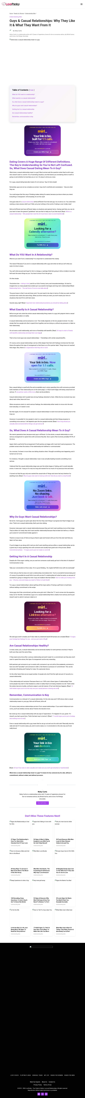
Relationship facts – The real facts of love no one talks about (28, 288)
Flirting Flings (25, 1075)
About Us (44, 1082)
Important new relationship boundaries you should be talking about (46, 303)
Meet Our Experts (35, 1082)
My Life (46, 1075)
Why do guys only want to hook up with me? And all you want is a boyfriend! (46, 476)
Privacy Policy (38, 1085)
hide (31, 90)
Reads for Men (69, 1075)
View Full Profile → (42, 803)
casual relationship (27, 202)
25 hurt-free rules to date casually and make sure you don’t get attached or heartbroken (41, 768)
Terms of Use (47, 1085)
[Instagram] (46, 1094)
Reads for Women (57, 1075)
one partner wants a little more (25, 392)
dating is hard (25, 283)
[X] (42, 1094)
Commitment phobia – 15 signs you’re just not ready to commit (29, 550)
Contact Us (52, 1082)
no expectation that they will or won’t (36, 347)
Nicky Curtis (18, 31)
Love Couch (14, 1075)
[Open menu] (81, 4)
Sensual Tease (37, 1075)
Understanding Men (16, 17)
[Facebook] (38, 1094)
